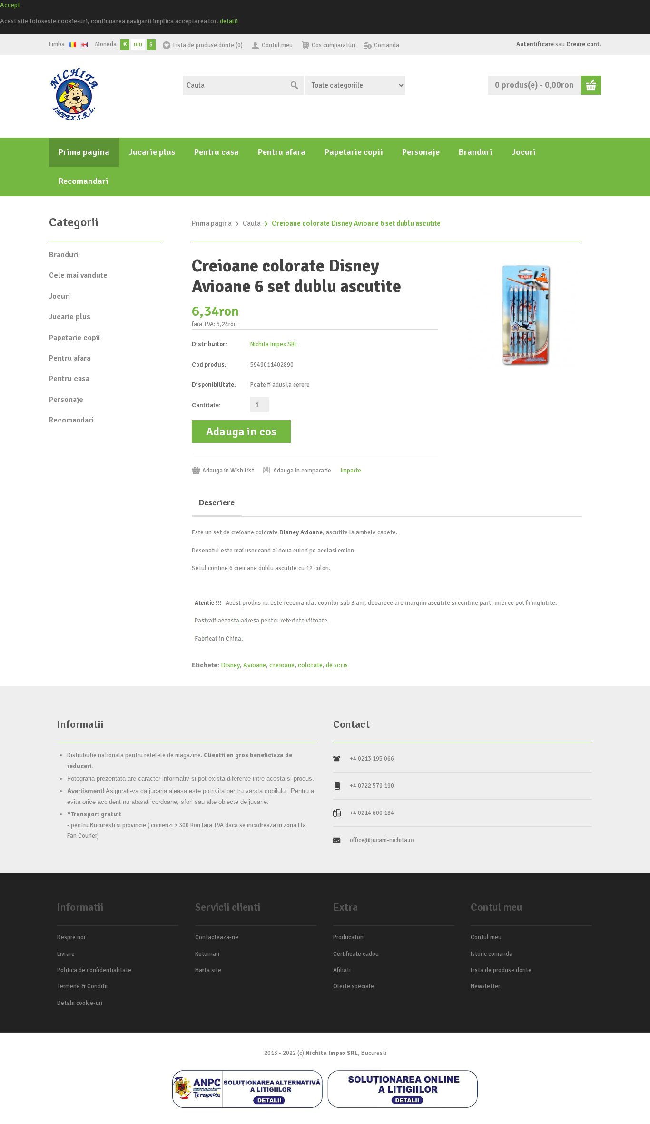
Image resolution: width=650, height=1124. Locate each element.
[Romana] (72, 44)
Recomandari (83, 181)
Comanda (386, 45)
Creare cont (583, 44)
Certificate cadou (356, 954)
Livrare (66, 954)
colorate (310, 665)
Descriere (217, 502)
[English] (84, 44)
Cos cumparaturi (333, 45)
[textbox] (234, 85)
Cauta (252, 223)
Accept (10, 5)
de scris (337, 665)
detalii (229, 21)
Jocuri (524, 152)
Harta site (208, 970)
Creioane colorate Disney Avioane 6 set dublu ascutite (356, 223)
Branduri (475, 152)
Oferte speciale (353, 986)
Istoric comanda (491, 954)
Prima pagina (84, 152)
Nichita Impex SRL (273, 344)
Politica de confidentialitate (94, 970)
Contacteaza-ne (216, 937)
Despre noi (71, 937)
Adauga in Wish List (228, 470)
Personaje (421, 152)
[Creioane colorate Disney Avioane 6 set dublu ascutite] (523, 314)
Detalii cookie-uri (79, 1003)
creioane (282, 665)
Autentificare (535, 44)
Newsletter (485, 986)
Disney (230, 665)
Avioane (254, 665)
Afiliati (342, 970)
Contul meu (277, 45)
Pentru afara (281, 152)
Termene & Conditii (82, 986)
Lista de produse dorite (501, 970)
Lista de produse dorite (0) (208, 45)
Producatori (348, 937)
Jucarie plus (151, 152)
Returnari (207, 954)
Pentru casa (216, 152)
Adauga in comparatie (302, 470)
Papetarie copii (354, 152)
